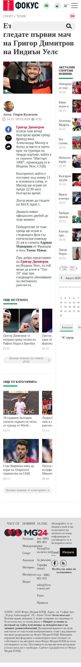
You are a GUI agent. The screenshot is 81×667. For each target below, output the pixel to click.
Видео (26, 581)
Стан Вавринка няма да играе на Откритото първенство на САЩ (18, 469)
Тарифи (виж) (42, 566)
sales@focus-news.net (44, 586)
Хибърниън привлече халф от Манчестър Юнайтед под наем (65, 215)
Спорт (26, 553)
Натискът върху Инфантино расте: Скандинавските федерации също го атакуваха (65, 159)
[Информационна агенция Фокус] (54, 563)
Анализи (28, 560)
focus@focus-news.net (44, 550)
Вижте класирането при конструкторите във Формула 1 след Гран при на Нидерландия (65, 196)
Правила (42, 602)
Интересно (29, 574)
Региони (27, 538)
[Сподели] (8, 147)
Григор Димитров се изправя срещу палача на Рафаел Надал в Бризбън (19, 339)
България (28, 531)
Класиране (67, 327)
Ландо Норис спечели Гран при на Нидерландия (65, 252)
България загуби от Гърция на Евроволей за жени (65, 178)
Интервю (28, 567)
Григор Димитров (30, 127)
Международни (29, 546)
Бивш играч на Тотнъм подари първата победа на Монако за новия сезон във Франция (65, 104)
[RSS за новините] (63, 563)
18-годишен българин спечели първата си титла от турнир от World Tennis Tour (20, 422)
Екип (40, 595)
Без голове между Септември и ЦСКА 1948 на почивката (65, 141)
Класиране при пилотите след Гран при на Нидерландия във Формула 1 (65, 233)
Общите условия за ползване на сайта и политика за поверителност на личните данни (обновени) (36, 625)
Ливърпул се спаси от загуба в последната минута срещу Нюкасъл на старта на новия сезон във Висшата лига (65, 86)
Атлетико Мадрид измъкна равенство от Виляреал (65, 123)
